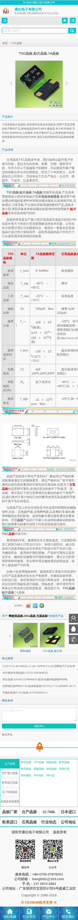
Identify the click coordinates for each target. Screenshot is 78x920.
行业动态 (48, 822)
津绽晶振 (51, 768)
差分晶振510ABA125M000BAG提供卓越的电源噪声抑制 (34, 679)
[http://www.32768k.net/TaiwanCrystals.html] (39, 445)
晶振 (9, 219)
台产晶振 (29, 812)
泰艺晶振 (26, 762)
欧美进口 (9, 822)
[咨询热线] (73, 643)
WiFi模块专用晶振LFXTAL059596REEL (25, 672)
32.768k (49, 812)
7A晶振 (20, 592)
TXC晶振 (16, 43)
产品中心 (48, 916)
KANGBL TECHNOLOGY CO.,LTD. (37, 13)
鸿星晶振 (51, 762)
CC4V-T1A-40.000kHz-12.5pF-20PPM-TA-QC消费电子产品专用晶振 (38, 667)
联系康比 (68, 916)
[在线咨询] (73, 622)
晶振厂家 (9, 812)
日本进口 (68, 812)
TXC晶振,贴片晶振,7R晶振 (52, 654)
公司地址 (68, 822)
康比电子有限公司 (28, 9)
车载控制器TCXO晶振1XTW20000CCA (25, 692)
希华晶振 (64, 762)
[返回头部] (39, 747)
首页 (5, 43)
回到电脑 (9, 916)
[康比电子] (6, 12)
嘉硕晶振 (39, 768)
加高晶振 (26, 768)
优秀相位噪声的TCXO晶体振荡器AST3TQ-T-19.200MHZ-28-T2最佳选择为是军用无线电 (39, 687)
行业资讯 (29, 916)
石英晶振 (29, 822)
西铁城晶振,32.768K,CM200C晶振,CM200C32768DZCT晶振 (25, 664)
